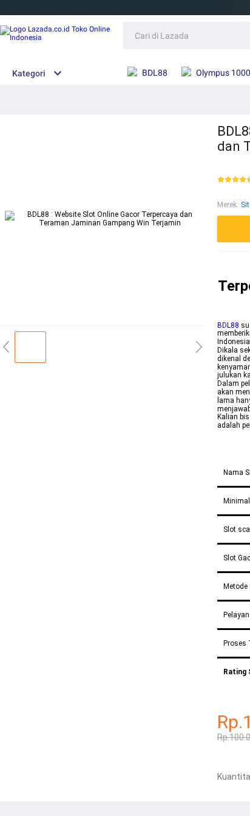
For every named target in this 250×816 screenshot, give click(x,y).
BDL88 (228, 325)
